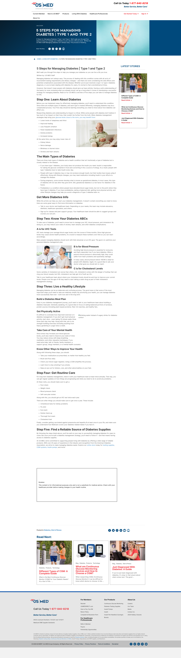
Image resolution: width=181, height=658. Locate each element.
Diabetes (47, 530)
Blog (77, 563)
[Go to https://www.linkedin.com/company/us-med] (138, 644)
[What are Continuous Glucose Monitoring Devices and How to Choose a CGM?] (90, 550)
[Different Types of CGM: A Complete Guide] (133, 83)
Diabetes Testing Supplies (112, 606)
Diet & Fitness (56, 530)
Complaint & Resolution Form (89, 614)
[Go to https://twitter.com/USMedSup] (134, 644)
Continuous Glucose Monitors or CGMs (61, 639)
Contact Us (131, 612)
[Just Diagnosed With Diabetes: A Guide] (127, 550)
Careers (130, 603)
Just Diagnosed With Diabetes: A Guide (123, 568)
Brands (106, 617)
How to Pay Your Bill (87, 609)
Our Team (131, 606)
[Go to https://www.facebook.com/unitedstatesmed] (131, 644)
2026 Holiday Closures (135, 614)
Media (129, 609)
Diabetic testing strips (44, 639)
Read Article (126, 100)
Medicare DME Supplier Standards (44, 622)
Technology (56, 568)
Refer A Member (86, 624)
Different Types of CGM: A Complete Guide (131, 97)
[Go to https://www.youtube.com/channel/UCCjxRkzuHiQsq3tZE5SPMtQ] (146, 644)
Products (48, 568)
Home (39, 59)
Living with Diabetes (50, 59)
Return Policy (85, 612)
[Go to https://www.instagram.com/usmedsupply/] (142, 644)
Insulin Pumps (108, 609)
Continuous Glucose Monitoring (113, 603)
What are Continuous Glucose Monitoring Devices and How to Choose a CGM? (132, 109)
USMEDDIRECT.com (87, 606)
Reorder (83, 603)
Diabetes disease (79, 637)
